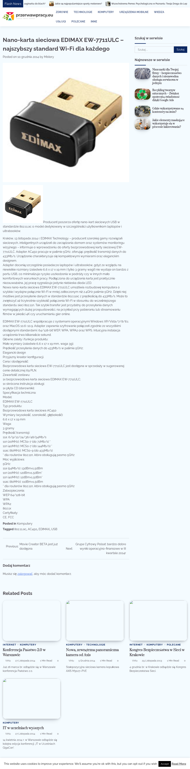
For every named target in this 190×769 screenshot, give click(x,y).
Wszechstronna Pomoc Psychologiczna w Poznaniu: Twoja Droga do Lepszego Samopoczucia (133, 3)
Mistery (49, 57)
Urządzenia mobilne (133, 12)
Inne (94, 21)
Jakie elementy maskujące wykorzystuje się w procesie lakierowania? (168, 123)
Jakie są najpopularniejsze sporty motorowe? (50, 3)
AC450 (32, 529)
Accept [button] (165, 764)
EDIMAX (44, 529)
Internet (9, 644)
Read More (179, 763)
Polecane (78, 21)
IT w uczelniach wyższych (23, 728)
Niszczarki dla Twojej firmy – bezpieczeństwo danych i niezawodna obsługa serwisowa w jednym (166, 76)
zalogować (24, 574)
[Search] (182, 17)
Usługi (61, 21)
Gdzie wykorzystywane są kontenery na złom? (168, 110)
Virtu (8, 660)
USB (54, 529)
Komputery (106, 12)
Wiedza (159, 12)
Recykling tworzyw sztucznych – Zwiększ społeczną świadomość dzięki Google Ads (166, 95)
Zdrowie (62, 12)
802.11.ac (20, 529)
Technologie (83, 12)
